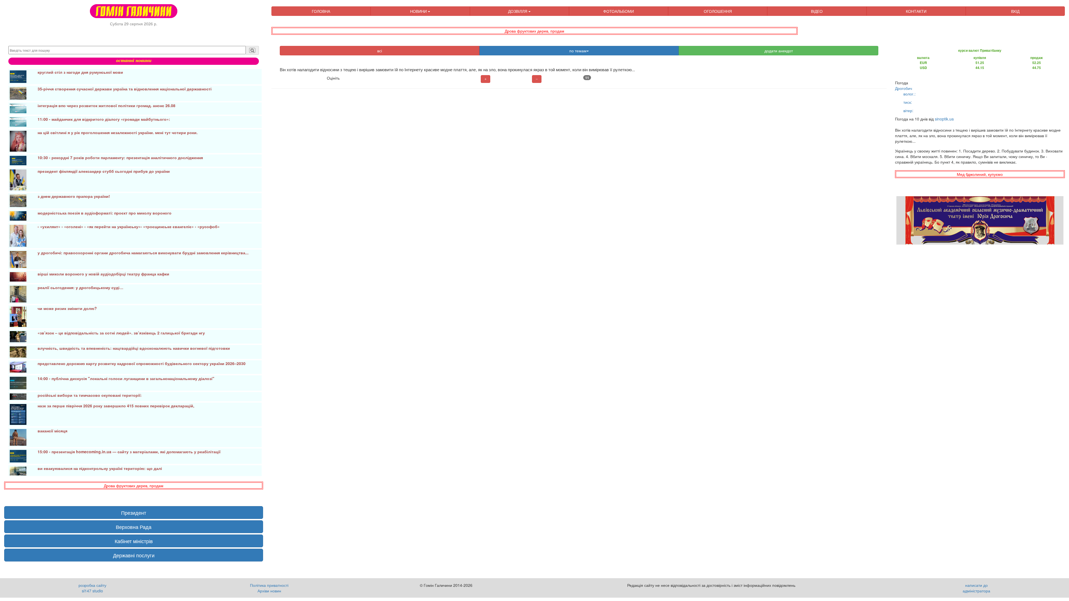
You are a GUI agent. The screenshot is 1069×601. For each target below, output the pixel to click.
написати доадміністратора (976, 587)
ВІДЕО (817, 11)
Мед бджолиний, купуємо (980, 174)
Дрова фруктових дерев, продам (534, 31)
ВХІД (1015, 11)
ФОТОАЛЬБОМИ (618, 11)
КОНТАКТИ (916, 11)
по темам (578, 50)
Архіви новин (269, 590)
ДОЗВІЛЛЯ (518, 11)
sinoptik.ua (944, 119)
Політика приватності (269, 585)
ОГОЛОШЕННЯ (718, 11)
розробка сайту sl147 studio (92, 587)
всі (379, 50)
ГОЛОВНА (321, 11)
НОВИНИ (419, 11)
